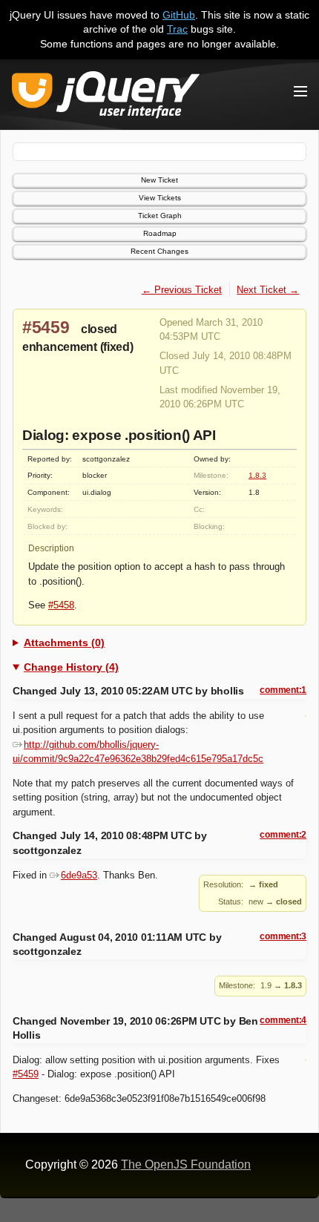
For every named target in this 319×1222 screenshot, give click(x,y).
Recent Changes (159, 251)
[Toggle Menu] (300, 91)
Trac (177, 29)
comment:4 (283, 1020)
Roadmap (160, 233)
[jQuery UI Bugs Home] (106, 97)
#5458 (61, 605)
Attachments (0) (64, 642)
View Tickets (160, 198)
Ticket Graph (160, 215)
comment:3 (283, 936)
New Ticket (159, 180)
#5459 (46, 327)
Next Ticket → (268, 289)
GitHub (178, 15)
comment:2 (283, 835)
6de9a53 (79, 875)
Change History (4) (71, 667)
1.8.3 (257, 475)
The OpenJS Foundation (186, 1164)
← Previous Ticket (182, 289)
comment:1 (283, 690)
